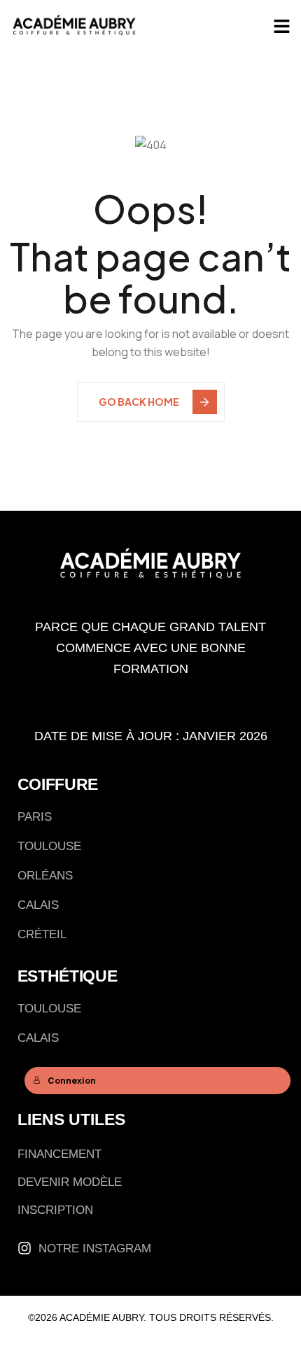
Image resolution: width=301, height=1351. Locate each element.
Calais (38, 905)
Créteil (42, 934)
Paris (35, 816)
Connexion (72, 1081)
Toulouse (49, 846)
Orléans (45, 875)
